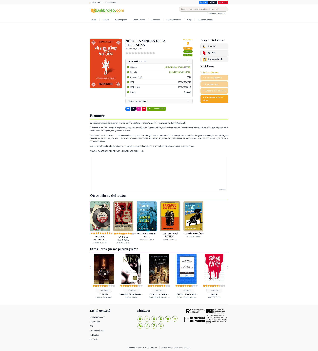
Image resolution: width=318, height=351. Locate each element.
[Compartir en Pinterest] (144, 109)
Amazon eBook (215, 59)
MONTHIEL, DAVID (133, 48)
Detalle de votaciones (138, 101)
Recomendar (159, 109)
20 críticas (187, 290)
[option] (104, 276)
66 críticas (215, 290)
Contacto (94, 339)
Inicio (93, 20)
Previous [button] (90, 267)
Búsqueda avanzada (217, 13)
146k (214, 2)
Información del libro (137, 61)
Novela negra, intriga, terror (177, 67)
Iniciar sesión (97, 2)
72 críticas (132, 290)
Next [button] (227, 267)
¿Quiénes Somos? (97, 317)
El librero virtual (205, 20)
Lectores (156, 20)
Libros (106, 20)
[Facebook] (140, 319)
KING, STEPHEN (131, 297)
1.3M (204, 2)
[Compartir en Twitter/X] (133, 109)
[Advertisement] (159, 31)
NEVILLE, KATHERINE (104, 297)
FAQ (92, 326)
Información (95, 322)
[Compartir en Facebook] (127, 109)
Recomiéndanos (97, 330)
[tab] (159, 61)
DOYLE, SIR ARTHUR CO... (186, 297)
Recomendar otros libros (213, 99)
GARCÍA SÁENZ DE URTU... (159, 297)
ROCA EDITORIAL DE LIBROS (179, 72)
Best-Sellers (139, 20)
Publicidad (94, 335)
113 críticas (104, 290)
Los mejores (121, 20)
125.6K (224, 2)
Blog (189, 20)
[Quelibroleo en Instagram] (138, 109)
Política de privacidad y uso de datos (176, 348)
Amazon (212, 46)
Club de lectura (174, 20)
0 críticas (188, 55)
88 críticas (159, 290)
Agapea (211, 52)
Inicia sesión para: (210, 72)
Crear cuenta (111, 2)
